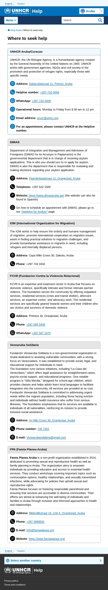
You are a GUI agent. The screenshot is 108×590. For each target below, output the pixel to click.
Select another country (26, 560)
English (8, 4)
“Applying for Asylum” (34, 211)
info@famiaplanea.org (40, 530)
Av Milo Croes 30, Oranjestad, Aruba (52, 420)
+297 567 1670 (41, 333)
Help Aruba (16, 30)
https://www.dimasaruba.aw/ (46, 195)
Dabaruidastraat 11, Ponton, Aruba (50, 83)
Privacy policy (11, 581)
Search (100, 20)
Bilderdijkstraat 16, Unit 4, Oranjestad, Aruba (57, 513)
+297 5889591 (35, 521)
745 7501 (43, 428)
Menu (9, 20)
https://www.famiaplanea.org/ (47, 538)
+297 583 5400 (35, 324)
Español (21, 4)
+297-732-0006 (49, 92)
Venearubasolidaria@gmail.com (46, 437)
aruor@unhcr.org (47, 118)
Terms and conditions (14, 585)
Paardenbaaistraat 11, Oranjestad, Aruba (54, 178)
